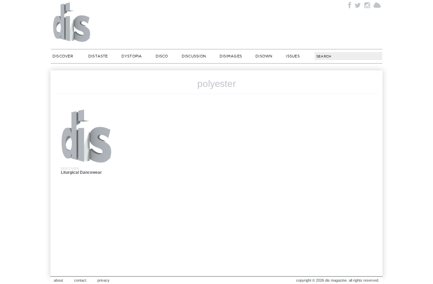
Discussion (194, 56)
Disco (162, 56)
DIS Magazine (72, 22)
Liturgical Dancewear (81, 172)
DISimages (231, 56)
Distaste (98, 56)
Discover (62, 56)
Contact (80, 280)
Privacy (103, 280)
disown (263, 56)
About (58, 280)
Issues (292, 56)
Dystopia (131, 56)
